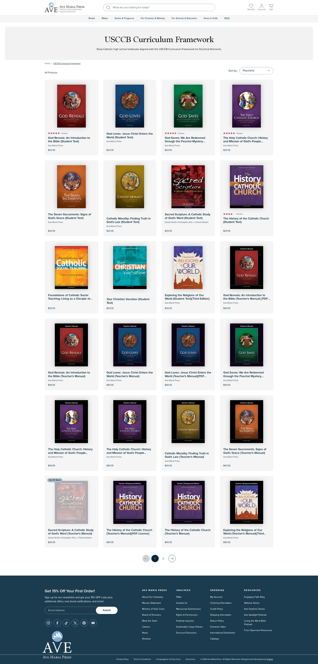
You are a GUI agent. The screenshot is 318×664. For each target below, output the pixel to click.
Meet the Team (149, 620)
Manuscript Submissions (188, 609)
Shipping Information (220, 614)
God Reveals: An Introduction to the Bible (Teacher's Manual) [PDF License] (245, 298)
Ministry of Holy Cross (153, 609)
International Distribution (222, 632)
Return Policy (217, 620)
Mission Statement (151, 603)
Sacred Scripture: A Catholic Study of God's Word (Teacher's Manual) (71, 532)
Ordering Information (221, 603)
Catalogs (214, 638)
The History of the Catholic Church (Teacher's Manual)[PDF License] (129, 532)
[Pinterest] (84, 623)
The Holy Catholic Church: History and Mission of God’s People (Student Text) (245, 141)
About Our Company (152, 597)
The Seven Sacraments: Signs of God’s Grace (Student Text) (69, 216)
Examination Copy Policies (189, 626)
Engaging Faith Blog (254, 597)
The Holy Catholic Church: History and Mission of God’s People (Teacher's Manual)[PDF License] (70, 453)
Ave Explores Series (254, 609)
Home (47, 63)
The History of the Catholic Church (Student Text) (246, 220)
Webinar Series (252, 603)
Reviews (146, 638)
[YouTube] (93, 623)
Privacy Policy (122, 659)
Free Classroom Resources (258, 630)
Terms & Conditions (142, 659)
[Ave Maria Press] (64, 7)
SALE (227, 18)
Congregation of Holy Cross (168, 659)
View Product (246, 306)
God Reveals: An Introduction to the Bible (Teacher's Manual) (69, 374)
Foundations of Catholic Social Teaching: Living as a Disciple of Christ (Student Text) (69, 298)
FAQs (179, 597)
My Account (216, 597)
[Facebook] (57, 623)
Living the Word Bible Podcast (255, 622)
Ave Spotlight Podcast (255, 614)
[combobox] (159, 7)
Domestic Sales (218, 626)
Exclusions (190, 659)
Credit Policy (216, 609)
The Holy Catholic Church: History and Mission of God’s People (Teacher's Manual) (128, 453)
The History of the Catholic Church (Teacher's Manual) (188, 532)
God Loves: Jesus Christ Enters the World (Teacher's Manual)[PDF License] (188, 376)
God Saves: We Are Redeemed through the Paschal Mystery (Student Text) (185, 141)
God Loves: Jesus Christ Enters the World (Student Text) (129, 135)
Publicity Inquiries (185, 620)
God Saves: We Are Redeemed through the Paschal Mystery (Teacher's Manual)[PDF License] (244, 376)
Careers (146, 626)
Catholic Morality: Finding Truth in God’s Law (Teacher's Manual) (187, 455)
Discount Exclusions (186, 632)
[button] (271, 7)
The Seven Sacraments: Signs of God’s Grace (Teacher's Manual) (244, 451)
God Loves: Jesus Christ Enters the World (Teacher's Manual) (129, 374)
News (145, 632)
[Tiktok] (66, 623)
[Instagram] (48, 623)
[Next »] (172, 558)
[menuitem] (91, 18)
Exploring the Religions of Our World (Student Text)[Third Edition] (187, 297)
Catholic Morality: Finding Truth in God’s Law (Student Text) (128, 220)
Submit (107, 610)
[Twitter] (75, 623)
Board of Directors (151, 614)
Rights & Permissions (187, 614)
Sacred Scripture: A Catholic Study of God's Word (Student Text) (187, 216)
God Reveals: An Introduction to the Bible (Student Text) (69, 139)
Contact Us (181, 603)
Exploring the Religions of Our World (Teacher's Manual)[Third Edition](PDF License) (243, 533)
